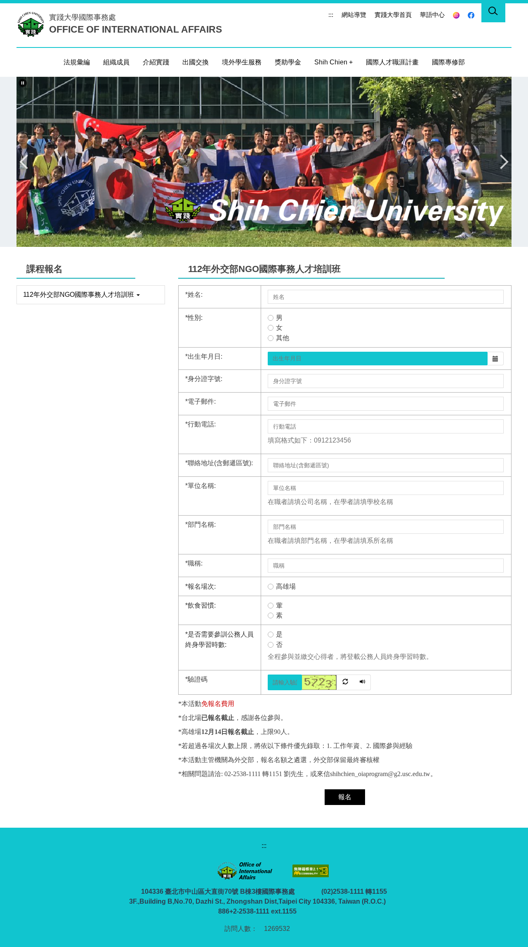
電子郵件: (200, 401)
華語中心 (432, 14)
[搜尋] (493, 12)
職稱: (194, 563)
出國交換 (195, 62)
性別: (194, 317)
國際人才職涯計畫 (392, 62)
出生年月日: (203, 356)
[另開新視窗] (456, 15)
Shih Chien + (333, 62)
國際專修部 (448, 62)
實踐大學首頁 (393, 14)
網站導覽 (354, 14)
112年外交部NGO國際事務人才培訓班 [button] (79, 294)
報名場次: (200, 586)
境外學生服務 (242, 62)
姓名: (194, 294)
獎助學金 (288, 62)
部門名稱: (200, 524)
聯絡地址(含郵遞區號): (219, 462)
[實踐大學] (32, 24)
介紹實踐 (156, 62)
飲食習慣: (200, 605)
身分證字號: (203, 378)
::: (330, 14)
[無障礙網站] (310, 870)
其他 (282, 337)
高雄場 (286, 586)
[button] (23, 83)
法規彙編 (77, 62)
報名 (344, 796)
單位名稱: (200, 485)
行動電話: (200, 424)
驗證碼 (196, 679)
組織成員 (116, 62)
